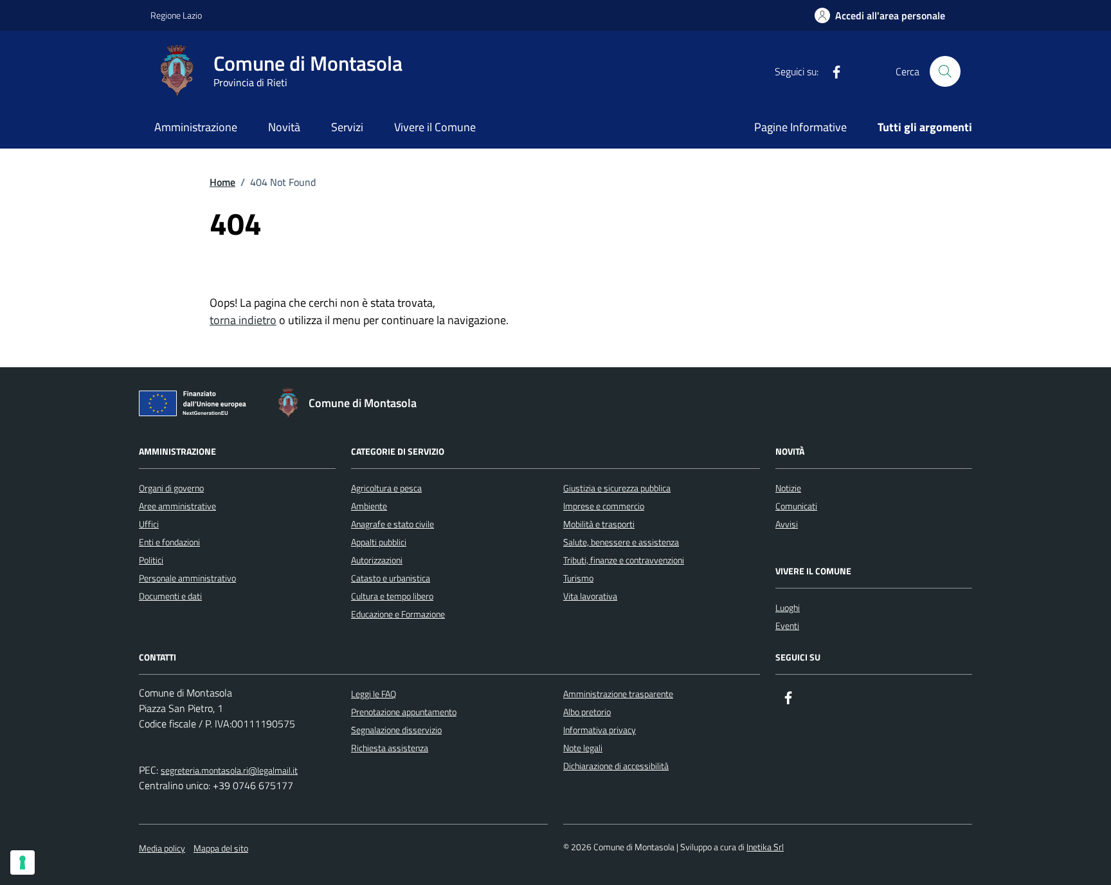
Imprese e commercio (603, 506)
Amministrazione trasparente (618, 693)
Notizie (788, 488)
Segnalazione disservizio (396, 729)
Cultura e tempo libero (392, 596)
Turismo (578, 578)
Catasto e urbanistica (390, 578)
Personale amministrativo (187, 578)
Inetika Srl (765, 846)
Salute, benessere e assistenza (621, 542)
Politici (151, 560)
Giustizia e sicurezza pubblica (617, 488)
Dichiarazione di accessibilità (616, 765)
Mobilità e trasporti (599, 524)
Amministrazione (195, 127)
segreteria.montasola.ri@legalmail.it (229, 770)
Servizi (347, 127)
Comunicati (796, 506)
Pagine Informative (800, 127)
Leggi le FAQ (373, 693)
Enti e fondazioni (169, 542)
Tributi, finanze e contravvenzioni (623, 560)
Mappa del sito (221, 848)
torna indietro (243, 320)
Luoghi (787, 607)
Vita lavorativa (590, 596)
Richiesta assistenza (389, 747)
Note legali (582, 747)
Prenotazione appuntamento (403, 711)
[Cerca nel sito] (945, 71)
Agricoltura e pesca (386, 488)
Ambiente (369, 506)
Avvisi (786, 524)
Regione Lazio (176, 15)
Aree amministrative (177, 506)
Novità (284, 127)
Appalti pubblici (378, 542)
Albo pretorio (587, 711)
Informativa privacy (599, 729)
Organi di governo (171, 488)
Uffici (149, 524)
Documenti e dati (170, 596)
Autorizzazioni (376, 560)
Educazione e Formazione (398, 614)
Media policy (162, 848)
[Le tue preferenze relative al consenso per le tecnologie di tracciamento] (22, 862)
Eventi (787, 625)
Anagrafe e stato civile (392, 524)
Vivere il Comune (435, 127)
